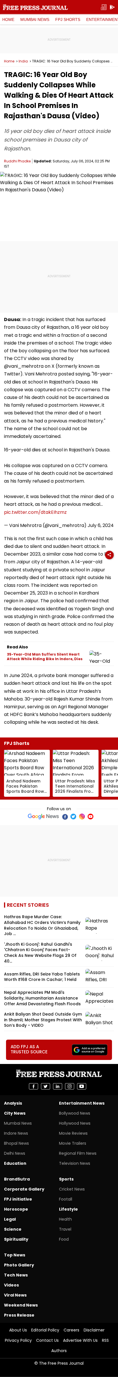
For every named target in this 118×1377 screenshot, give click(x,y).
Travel (65, 1229)
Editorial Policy (45, 1330)
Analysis (13, 1103)
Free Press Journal (35, 7)
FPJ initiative (18, 1199)
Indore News (16, 1133)
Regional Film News (78, 1153)
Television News (74, 1163)
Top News (14, 1255)
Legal (10, 1219)
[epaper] (104, 7)
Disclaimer (94, 1330)
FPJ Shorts (67, 19)
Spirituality (16, 1239)
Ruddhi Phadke (17, 161)
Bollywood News (74, 1113)
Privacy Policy (18, 1340)
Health (65, 1219)
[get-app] (112, 7)
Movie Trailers (72, 1143)
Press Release (19, 1315)
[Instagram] (82, 816)
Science (12, 1229)
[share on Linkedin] (57, 1086)
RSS (105, 1340)
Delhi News (14, 1153)
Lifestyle (68, 1209)
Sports (66, 1179)
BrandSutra (17, 1179)
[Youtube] (90, 816)
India (23, 61)
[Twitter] (73, 816)
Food (64, 1239)
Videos (11, 1285)
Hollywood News (75, 1123)
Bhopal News (16, 1143)
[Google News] (43, 816)
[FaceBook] (65, 816)
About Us (18, 1330)
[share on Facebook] (33, 1086)
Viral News (15, 1295)
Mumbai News (34, 19)
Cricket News (72, 1189)
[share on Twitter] (45, 1086)
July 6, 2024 (101, 525)
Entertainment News (82, 1103)
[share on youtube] (81, 1086)
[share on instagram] (69, 1086)
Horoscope (16, 1209)
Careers (71, 1330)
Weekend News (21, 1305)
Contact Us (47, 1340)
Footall (65, 1199)
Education (15, 1163)
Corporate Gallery (24, 1189)
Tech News (16, 1275)
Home (8, 19)
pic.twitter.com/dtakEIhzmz (35, 512)
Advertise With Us (80, 1340)
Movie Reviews (73, 1133)
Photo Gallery (19, 1265)
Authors (59, 1351)
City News (14, 1113)
